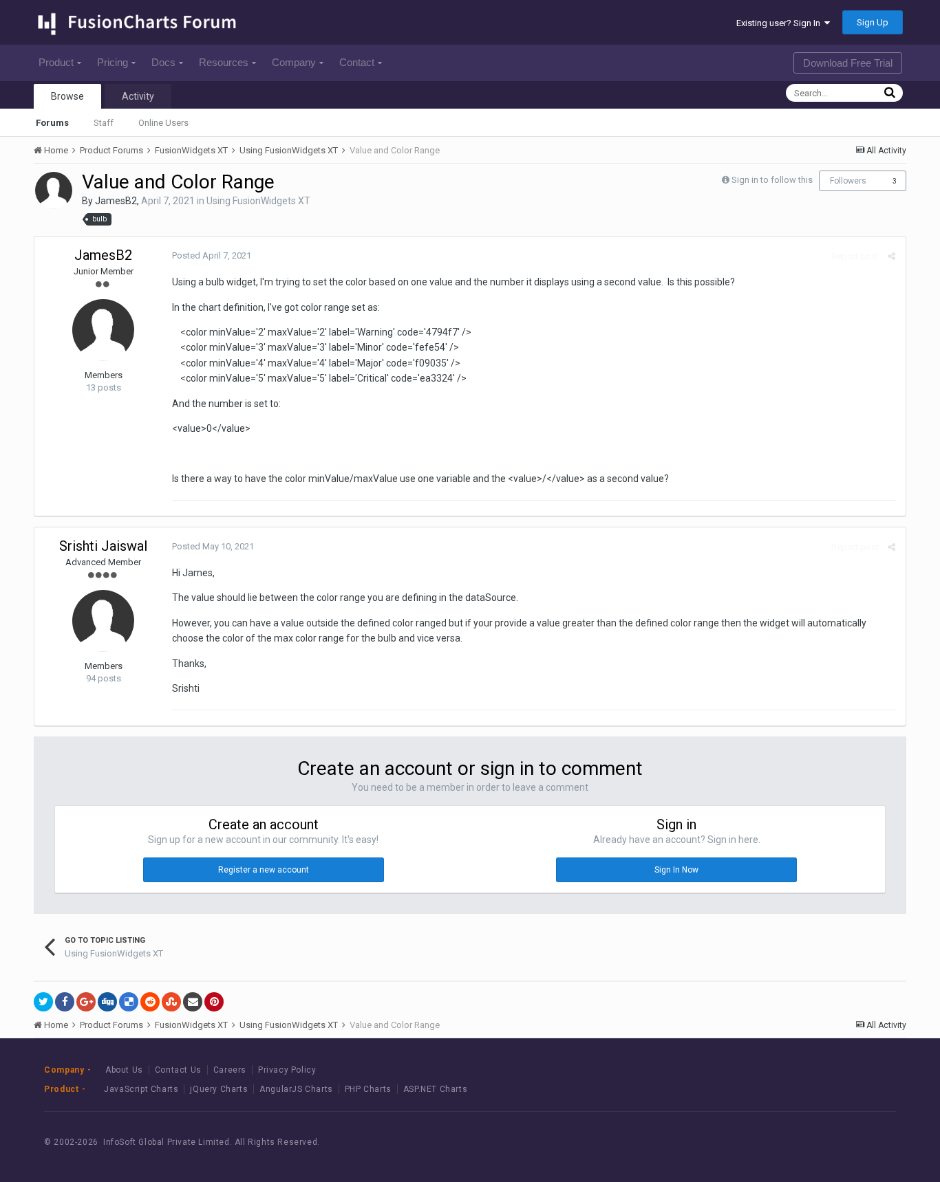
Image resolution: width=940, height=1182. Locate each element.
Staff (104, 123)
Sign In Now (676, 870)
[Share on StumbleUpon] (171, 1001)
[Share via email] (192, 1001)
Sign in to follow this (772, 180)
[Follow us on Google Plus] (868, 1141)
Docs (163, 62)
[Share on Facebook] (64, 1001)
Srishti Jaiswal (103, 546)
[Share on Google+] (86, 1001)
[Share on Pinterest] (214, 1001)
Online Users (163, 123)
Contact (356, 62)
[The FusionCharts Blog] (775, 1141)
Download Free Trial (848, 63)
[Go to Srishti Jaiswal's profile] (103, 621)
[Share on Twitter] (43, 1001)
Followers (848, 181)
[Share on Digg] (107, 1001)
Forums (52, 123)
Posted (211, 255)
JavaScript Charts (141, 1089)
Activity (138, 96)
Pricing (112, 62)
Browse (67, 96)
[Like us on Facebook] (806, 1141)
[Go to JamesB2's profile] (53, 190)
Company (294, 62)
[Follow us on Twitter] (837, 1141)
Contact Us (178, 1070)
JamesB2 (116, 200)
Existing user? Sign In (780, 23)
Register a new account (263, 870)
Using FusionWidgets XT (258, 200)
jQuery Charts (219, 1089)
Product (56, 62)
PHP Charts (368, 1089)
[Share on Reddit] (150, 1001)
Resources (223, 62)
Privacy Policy (287, 1070)
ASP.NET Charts (435, 1089)
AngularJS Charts (296, 1089)
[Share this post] (891, 256)
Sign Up (872, 22)
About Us (124, 1070)
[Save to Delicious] (128, 1001)
